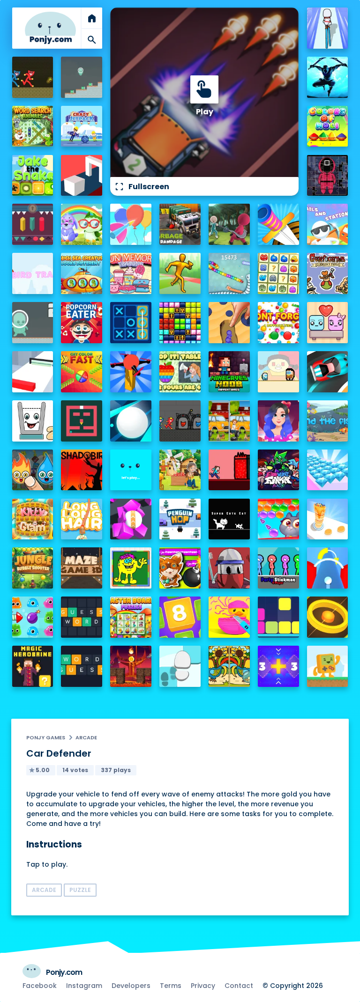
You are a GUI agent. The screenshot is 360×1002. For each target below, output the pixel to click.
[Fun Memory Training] (130, 273)
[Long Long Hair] (81, 519)
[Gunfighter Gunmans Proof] (327, 273)
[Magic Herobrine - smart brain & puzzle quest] (32, 666)
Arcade (86, 737)
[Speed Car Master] (327, 371)
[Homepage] (50, 28)
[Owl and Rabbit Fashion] (81, 224)
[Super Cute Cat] (229, 519)
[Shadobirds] (81, 470)
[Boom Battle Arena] (180, 568)
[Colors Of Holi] (327, 126)
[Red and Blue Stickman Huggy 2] (180, 421)
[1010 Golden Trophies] (180, 322)
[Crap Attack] (229, 568)
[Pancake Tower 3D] (327, 519)
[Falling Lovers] (327, 322)
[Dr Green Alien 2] (32, 322)
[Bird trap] (32, 273)
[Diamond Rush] (327, 470)
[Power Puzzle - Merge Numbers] (180, 617)
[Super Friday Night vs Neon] (278, 470)
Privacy (203, 985)
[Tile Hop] (180, 666)
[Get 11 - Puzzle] (278, 666)
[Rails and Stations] (327, 224)
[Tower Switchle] (327, 568)
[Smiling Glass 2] (32, 421)
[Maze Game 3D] (81, 568)
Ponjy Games (45, 737)
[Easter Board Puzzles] (130, 617)
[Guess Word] (81, 617)
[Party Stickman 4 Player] (278, 568)
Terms (170, 985)
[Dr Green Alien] (81, 77)
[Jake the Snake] (32, 175)
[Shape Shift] (81, 175)
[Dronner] (130, 371)
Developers (131, 985)
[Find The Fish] (327, 421)
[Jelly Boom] (32, 617)
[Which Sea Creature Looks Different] (81, 273)
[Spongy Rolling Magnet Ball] (130, 519)
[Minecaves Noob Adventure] (229, 371)
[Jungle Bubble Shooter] (32, 568)
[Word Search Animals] (32, 126)
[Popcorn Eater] (81, 322)
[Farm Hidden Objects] (180, 470)
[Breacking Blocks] (278, 617)
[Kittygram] (32, 519)
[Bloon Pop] (130, 224)
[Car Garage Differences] (229, 421)
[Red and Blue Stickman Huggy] (32, 77)
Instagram (84, 985)
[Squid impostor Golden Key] (278, 371)
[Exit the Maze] (81, 421)
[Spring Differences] (229, 666)
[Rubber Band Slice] (229, 617)
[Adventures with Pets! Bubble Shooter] (278, 519)
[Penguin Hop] (180, 519)
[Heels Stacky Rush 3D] (327, 28)
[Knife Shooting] (278, 224)
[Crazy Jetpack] (81, 126)
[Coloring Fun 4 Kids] (130, 568)
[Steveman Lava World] (229, 470)
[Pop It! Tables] (180, 371)
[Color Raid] (229, 322)
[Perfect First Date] (278, 421)
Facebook (39, 985)
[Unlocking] (32, 224)
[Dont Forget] (278, 322)
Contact (239, 985)
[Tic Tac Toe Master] (130, 322)
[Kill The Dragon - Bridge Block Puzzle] (130, 666)
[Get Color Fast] (81, 371)
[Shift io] (32, 371)
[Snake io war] (229, 273)
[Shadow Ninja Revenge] (327, 77)
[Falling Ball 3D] (130, 421)
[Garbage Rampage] (180, 224)
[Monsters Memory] (278, 273)
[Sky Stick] (180, 273)
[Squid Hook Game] (229, 224)
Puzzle (80, 890)
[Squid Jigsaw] (327, 175)
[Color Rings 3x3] (327, 617)
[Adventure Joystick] (327, 666)
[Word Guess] (81, 666)
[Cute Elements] (32, 470)
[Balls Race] (130, 470)
